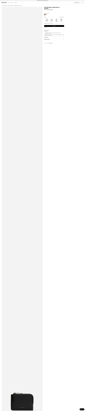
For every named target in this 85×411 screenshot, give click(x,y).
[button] (80, 2)
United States (76, 2)
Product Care (46, 37)
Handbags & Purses (6, 5)
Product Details (46, 30)
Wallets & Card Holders (10, 5)
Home (2, 5)
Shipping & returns (46, 39)
